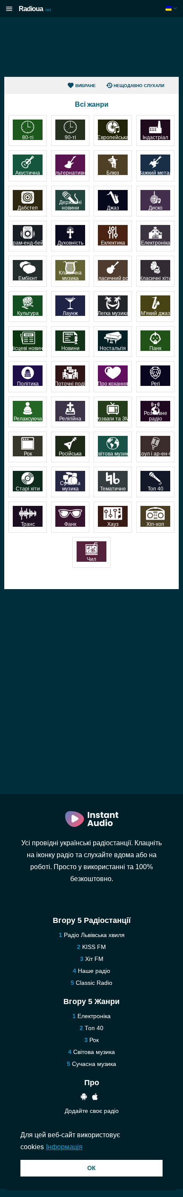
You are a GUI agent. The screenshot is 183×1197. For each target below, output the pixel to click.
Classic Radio (94, 982)
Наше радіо (94, 970)
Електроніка (94, 1016)
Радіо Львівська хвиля (94, 934)
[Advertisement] (91, 47)
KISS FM (94, 946)
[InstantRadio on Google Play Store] (83, 1097)
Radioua (35, 8)
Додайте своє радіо (92, 1110)
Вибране (85, 85)
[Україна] (172, 8)
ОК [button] (91, 1168)
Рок (94, 1039)
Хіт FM (94, 958)
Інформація (64, 1146)
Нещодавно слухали (139, 85)
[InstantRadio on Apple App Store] (95, 1097)
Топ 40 (94, 1028)
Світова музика (94, 1051)
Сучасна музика (94, 1063)
